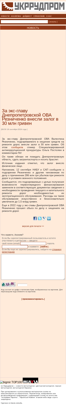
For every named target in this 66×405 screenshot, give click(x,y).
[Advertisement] (33, 64)
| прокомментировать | (33, 299)
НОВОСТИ (5, 16)
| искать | (53, 22)
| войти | (44, 246)
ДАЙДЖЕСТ (27, 16)
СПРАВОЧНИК (39, 16)
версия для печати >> (33, 226)
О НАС (49, 16)
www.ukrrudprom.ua (9, 393)
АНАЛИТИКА (16, 16)
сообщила (17, 147)
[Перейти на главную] (33, 13)
